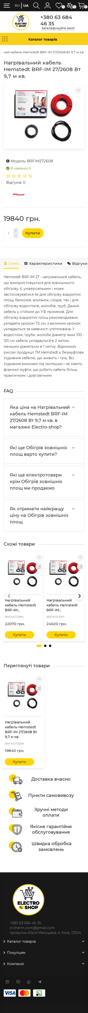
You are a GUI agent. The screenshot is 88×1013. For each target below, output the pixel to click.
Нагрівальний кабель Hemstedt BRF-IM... (20, 605)
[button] (39, 646)
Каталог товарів (21, 941)
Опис (14, 263)
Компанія (15, 964)
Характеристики (45, 263)
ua (26, 5)
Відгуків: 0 (15, 182)
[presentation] (9, 596)
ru (17, 5)
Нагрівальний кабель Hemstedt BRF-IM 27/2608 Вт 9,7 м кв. (21, 729)
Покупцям (16, 952)
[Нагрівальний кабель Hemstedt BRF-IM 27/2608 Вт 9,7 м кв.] (44, 116)
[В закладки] (78, 90)
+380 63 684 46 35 (56, 20)
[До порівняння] (39, 566)
